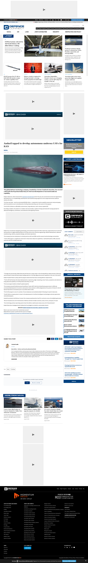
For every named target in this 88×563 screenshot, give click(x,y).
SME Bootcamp (47, 534)
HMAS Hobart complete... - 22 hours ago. (74, 237)
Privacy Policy (72, 557)
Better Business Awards (29, 534)
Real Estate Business (8, 528)
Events (67, 28)
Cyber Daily (6, 515)
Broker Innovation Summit (29, 539)
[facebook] (52, 339)
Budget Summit (47, 503)
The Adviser (6, 534)
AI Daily (5, 509)
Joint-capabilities (47, 74)
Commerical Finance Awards (50, 505)
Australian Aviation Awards (29, 512)
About (36, 19)
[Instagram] (72, 547)
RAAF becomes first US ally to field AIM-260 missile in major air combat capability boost (12, 78)
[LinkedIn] (67, 547)
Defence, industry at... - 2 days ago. (73, 261)
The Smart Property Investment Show (72, 513)
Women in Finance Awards (49, 536)
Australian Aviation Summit (29, 514)
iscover (82, 28)
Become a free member (77, 20)
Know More (14, 359)
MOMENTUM (13, 19)
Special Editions (58, 28)
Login (68, 19)
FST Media (6, 519)
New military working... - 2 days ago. (73, 243)
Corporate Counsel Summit (49, 507)
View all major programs (74, 336)
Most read (79, 231)
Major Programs (42, 28)
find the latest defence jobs (11, 22)
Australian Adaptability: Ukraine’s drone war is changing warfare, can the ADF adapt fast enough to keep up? (53, 79)
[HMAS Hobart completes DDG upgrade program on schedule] (33, 402)
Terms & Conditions (80, 557)
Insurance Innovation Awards (50, 519)
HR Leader (6, 521)
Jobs (64, 28)
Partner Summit (47, 526)
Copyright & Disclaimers (64, 557)
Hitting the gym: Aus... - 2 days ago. (73, 249)
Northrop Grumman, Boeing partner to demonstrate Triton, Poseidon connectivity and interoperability (73, 51)
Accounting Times (7, 507)
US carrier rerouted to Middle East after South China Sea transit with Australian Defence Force (53, 411)
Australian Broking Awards (29, 516)
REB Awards (46, 528)
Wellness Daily (7, 536)
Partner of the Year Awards (49, 525)
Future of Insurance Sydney (50, 517)
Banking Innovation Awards (29, 532)
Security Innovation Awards (49, 532)
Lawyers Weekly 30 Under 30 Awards (51, 521)
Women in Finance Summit (49, 538)
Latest (8, 36)
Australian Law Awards (28, 524)
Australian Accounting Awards (30, 509)
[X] (48, 339)
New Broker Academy (48, 523)
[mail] (60, 339)
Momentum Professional (70, 517)
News (37, 28)
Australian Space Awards (29, 528)
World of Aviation (7, 538)
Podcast (71, 28)
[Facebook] (65, 547)
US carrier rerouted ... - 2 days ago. (73, 267)
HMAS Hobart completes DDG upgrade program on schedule (32, 410)
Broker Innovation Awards (29, 538)
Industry (25, 74)
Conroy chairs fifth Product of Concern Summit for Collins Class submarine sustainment (13, 411)
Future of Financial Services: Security (51, 515)
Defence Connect (7, 517)
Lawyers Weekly (7, 523)
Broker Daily (6, 513)
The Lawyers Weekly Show (70, 511)
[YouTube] (74, 547)
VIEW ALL (59, 114)
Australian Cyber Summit (29, 520)
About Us (5, 547)
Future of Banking (47, 511)
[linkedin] (56, 339)
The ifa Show (67, 509)
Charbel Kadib (15, 152)
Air (65, 46)
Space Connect (7, 532)
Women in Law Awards (69, 503)
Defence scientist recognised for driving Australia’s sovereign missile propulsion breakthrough (32, 78)
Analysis (48, 28)
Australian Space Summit (29, 530)
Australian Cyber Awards (29, 518)
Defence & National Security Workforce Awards (54, 509)
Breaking (13, 369)
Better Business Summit (29, 536)
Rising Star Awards (48, 530)
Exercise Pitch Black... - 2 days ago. (73, 255)
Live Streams (76, 28)
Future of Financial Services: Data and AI (52, 513)
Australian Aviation (7, 511)
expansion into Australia (28, 196)
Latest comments (69, 231)
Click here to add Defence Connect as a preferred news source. (18, 313)
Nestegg (5, 524)
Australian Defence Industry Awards (31, 522)
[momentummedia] (24, 496)
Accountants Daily (7, 505)
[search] (83, 25)
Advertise (41, 19)
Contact (46, 19)
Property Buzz (7, 526)
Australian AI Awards (28, 510)
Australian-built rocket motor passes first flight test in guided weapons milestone (73, 78)
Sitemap (5, 553)
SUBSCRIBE (27, 548)
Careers (52, 28)
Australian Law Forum (28, 526)
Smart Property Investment (9, 530)
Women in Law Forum (69, 505)
